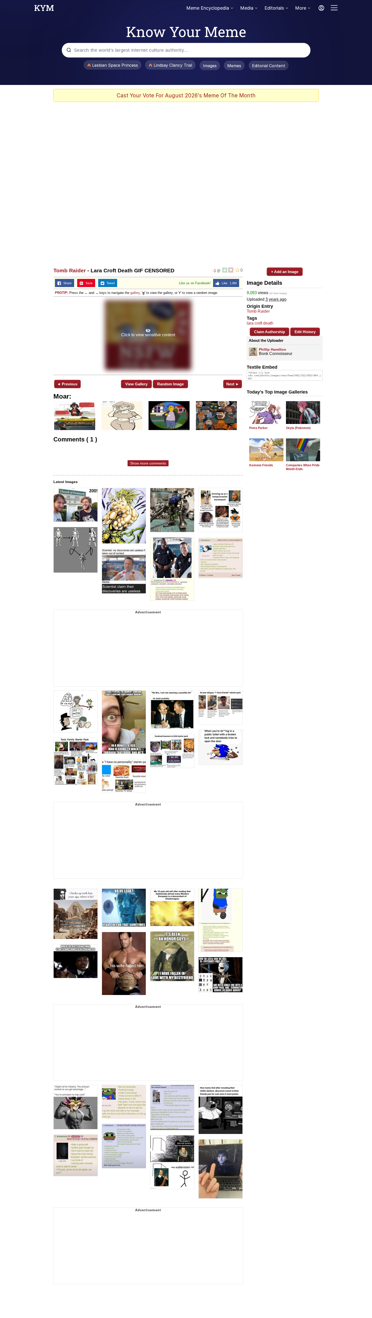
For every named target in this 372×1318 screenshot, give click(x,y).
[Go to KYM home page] (44, 9)
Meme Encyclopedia (207, 8)
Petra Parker (258, 428)
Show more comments (148, 463)
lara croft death (260, 323)
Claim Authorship (269, 332)
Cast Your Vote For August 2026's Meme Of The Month (186, 95)
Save (88, 283)
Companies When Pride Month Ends (303, 467)
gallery (135, 293)
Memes (234, 65)
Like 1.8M (228, 283)
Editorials (274, 8)
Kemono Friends (261, 465)
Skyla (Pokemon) (298, 428)
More (300, 8)
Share (66, 283)
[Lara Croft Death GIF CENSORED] (148, 335)
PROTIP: (61, 293)
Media (247, 8)
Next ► (232, 384)
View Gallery (136, 384)
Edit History (305, 332)
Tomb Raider (69, 270)
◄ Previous (67, 384)
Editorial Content (268, 65)
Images (210, 65)
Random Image (170, 384)
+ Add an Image (284, 272)
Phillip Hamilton (272, 349)
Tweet (109, 283)
